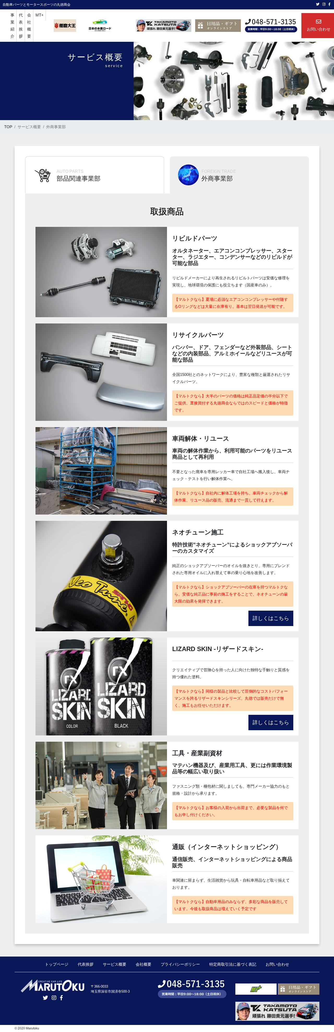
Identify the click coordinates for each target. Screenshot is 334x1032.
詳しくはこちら (271, 618)
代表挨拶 (21, 25)
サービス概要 (114, 964)
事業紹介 (12, 25)
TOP (8, 127)
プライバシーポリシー (180, 964)
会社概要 (29, 25)
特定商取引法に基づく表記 (232, 964)
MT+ (39, 15)
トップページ (56, 964)
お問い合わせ (277, 964)
